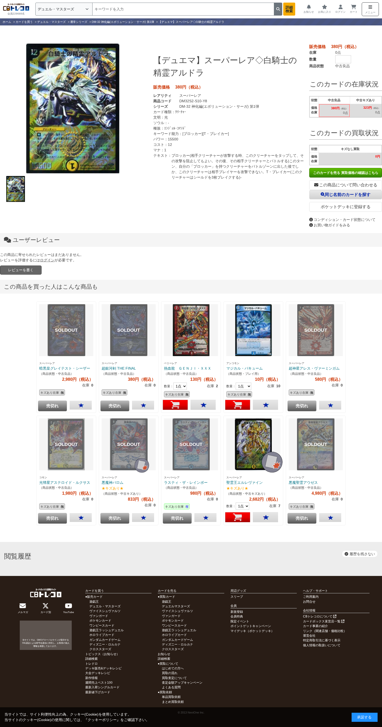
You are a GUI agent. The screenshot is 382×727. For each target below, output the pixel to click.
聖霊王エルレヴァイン (244, 482)
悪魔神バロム (112, 482)
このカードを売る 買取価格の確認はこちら (345, 173)
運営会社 (309, 635)
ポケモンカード (100, 620)
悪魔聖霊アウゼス (303, 482)
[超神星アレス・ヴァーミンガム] (316, 330)
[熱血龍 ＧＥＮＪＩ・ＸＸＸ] (191, 330)
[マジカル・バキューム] (253, 330)
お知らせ (164, 654)
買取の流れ (169, 673)
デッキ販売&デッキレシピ (103, 668)
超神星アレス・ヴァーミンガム (314, 368)
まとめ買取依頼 (173, 702)
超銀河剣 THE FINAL (119, 368)
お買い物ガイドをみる (332, 225)
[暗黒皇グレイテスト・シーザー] (66, 330)
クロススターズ (100, 649)
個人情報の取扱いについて (321, 645)
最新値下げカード (97, 692)
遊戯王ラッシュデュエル (106, 630)
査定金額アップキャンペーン (182, 682)
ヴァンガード (98, 616)
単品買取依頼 (171, 697)
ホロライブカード (101, 635)
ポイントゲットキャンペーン (250, 626)
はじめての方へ (173, 668)
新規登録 (236, 612)
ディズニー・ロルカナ (105, 644)
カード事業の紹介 (315, 626)
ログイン (47, 260)
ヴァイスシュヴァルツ (105, 611)
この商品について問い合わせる (348, 185)
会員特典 (236, 616)
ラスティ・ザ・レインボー (186, 482)
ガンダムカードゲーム (105, 640)
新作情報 (91, 678)
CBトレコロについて (318, 616)
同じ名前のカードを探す (348, 194)
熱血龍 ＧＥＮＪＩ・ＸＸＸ (187, 368)
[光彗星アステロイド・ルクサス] (66, 444)
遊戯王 (94, 601)
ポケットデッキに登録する (346, 207)
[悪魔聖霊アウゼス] (316, 444)
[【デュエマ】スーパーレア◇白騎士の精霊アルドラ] (73, 108)
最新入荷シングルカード (102, 687)
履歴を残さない (362, 554)
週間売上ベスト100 (99, 682)
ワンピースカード (101, 625)
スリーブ (236, 597)
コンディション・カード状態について (345, 220)
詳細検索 (289, 9)
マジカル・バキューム (244, 368)
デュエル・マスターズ (105, 606)
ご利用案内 (311, 597)
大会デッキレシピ (97, 673)
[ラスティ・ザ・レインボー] (191, 444)
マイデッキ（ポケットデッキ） (252, 631)
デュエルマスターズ (176, 606)
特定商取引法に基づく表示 (321, 640)
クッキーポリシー (102, 720)
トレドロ (91, 663)
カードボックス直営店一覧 (322, 621)
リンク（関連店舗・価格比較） (325, 631)
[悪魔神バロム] (129, 444)
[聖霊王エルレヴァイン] (253, 444)
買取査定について (174, 678)
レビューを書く (21, 270)
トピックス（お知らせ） (102, 654)
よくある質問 (171, 687)
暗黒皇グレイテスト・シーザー (64, 368)
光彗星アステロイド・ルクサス (64, 482)
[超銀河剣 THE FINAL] (129, 330)
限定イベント (239, 621)
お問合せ (309, 601)
